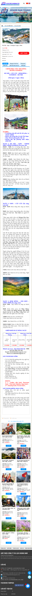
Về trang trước (6, 418)
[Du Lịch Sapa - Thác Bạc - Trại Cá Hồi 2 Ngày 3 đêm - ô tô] (23, 526)
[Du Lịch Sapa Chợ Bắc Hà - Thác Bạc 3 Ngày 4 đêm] (9, 476)
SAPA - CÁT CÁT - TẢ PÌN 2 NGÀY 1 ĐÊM (8, 533)
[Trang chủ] (2, 26)
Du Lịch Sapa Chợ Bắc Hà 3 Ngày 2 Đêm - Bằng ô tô (23, 461)
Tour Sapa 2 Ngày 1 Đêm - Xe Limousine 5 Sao (8, 509)
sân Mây (16, 312)
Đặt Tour (24, 53)
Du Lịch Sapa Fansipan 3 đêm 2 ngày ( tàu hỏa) (7, 436)
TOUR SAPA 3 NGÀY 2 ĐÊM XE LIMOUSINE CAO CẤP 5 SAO (23, 509)
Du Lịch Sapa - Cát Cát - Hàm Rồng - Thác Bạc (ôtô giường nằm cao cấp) (23, 437)
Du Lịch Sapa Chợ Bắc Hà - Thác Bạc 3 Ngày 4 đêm (8, 484)
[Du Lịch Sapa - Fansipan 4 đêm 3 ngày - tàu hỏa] (9, 453)
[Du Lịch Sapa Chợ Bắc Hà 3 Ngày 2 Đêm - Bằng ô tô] (23, 453)
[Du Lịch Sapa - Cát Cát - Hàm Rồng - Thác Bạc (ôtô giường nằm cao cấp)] (23, 429)
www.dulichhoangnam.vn (17, 353)
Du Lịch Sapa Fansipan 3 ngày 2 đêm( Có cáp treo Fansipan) (22, 485)
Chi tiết (8, 445)
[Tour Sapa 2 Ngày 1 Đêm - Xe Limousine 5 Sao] (9, 501)
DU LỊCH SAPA (18, 25)
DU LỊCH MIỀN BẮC (9, 25)
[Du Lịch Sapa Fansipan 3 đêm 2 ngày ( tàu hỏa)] (9, 429)
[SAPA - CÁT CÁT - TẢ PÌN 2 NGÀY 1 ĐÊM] (9, 526)
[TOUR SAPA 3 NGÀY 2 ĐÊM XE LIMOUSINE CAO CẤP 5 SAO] (23, 501)
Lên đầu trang (13, 418)
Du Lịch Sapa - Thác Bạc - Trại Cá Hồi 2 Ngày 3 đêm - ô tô (23, 534)
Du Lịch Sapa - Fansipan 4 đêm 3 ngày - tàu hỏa (8, 461)
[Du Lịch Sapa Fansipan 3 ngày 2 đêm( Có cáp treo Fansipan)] (23, 476)
